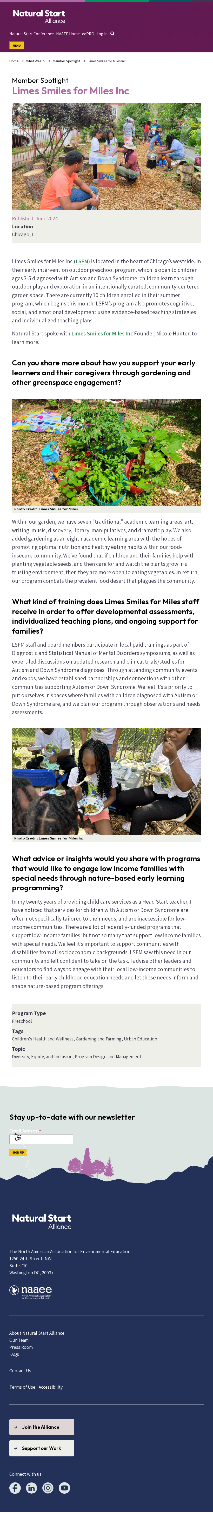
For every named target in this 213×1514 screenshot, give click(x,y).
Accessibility (51, 1387)
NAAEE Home (68, 34)
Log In (102, 34)
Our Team (19, 1340)
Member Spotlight (66, 60)
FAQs (14, 1354)
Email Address (24, 1131)
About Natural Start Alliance (36, 1333)
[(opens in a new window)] (41, 1235)
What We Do (35, 60)
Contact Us (20, 1371)
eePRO (88, 34)
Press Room (21, 1347)
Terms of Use (22, 1387)
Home (13, 60)
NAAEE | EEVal (39, 15)
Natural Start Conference (31, 34)
